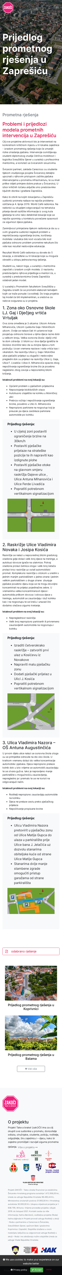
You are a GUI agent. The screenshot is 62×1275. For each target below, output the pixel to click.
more (48, 1269)
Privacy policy (20, 1270)
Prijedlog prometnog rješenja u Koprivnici (31, 1007)
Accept (38, 1270)
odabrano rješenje (23, 951)
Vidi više (32, 1068)
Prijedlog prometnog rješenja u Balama (31, 1057)
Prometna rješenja (20, 114)
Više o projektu (26, 1147)
